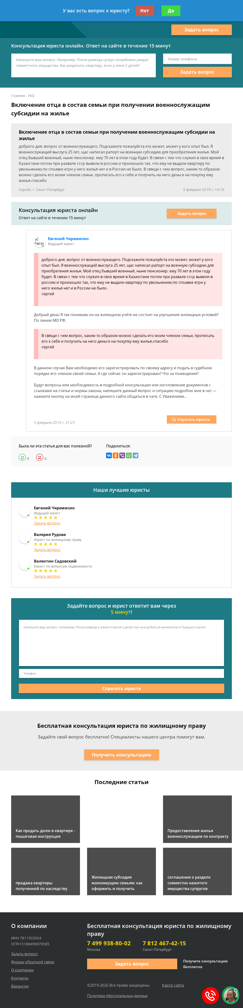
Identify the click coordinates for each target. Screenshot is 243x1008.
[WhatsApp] (129, 455)
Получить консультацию (121, 755)
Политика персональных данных (117, 995)
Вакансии (20, 986)
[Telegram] (135, 455)
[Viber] (122, 455)
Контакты (19, 978)
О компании (22, 970)
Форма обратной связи (32, 962)
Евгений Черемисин (68, 238)
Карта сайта (173, 985)
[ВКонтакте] (109, 455)
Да (171, 11)
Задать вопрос (201, 30)
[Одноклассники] (115, 455)
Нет (144, 11)
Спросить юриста (193, 419)
